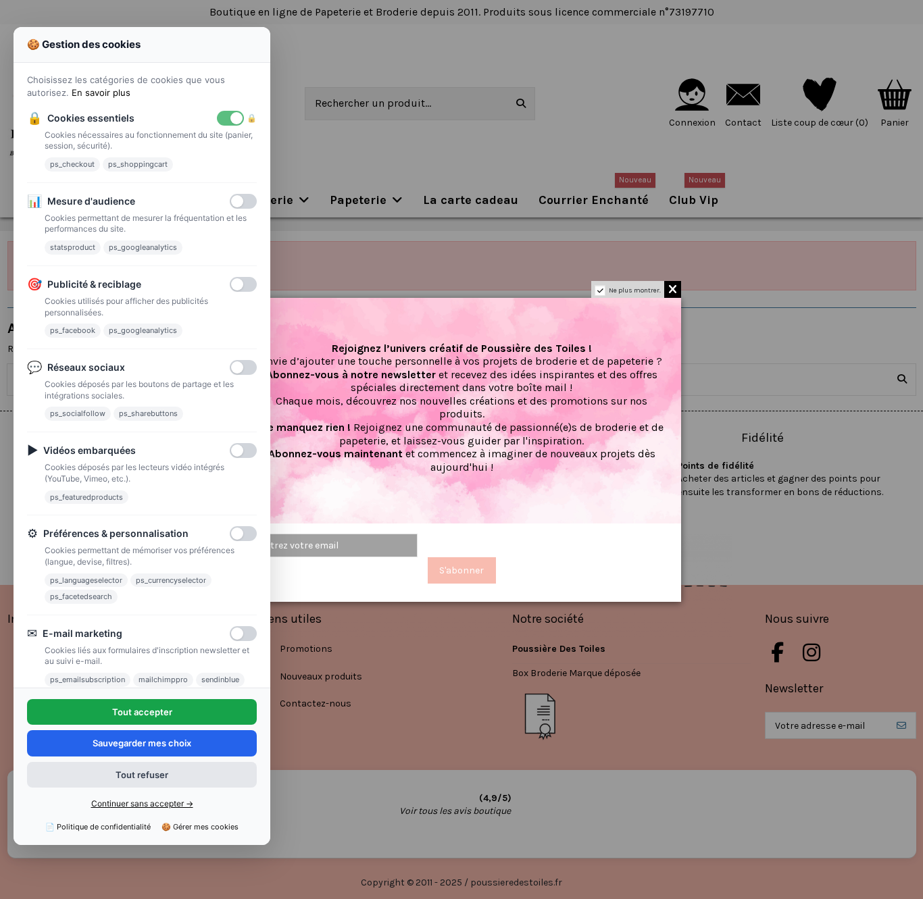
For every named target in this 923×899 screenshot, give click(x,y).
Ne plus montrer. (635, 290)
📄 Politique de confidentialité (98, 826)
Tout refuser (142, 774)
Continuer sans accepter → (142, 803)
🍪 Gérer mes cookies (200, 826)
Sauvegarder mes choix (142, 743)
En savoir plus (101, 92)
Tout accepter (142, 712)
